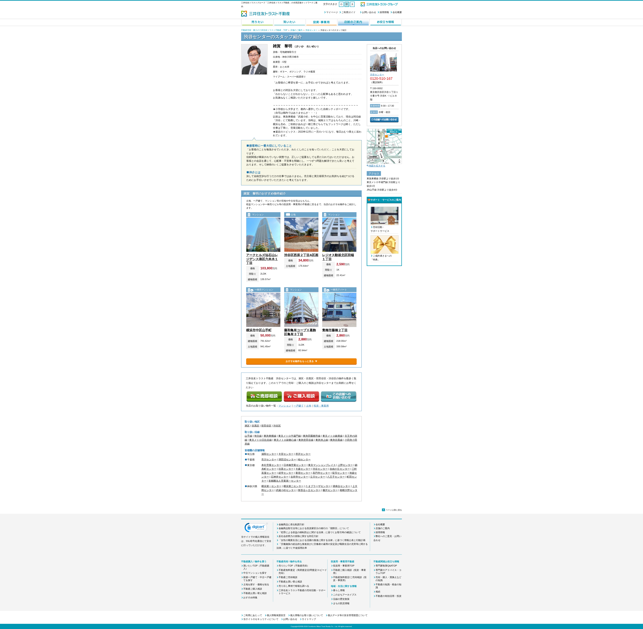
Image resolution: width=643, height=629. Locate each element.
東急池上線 (321, 439)
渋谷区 (277, 425)
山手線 (248, 435)
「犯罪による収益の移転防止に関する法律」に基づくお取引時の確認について (320, 532)
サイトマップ (309, 619)
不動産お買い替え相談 (255, 593)
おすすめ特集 (250, 597)
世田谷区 (266, 425)
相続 (378, 591)
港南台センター (341, 486)
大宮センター (286, 454)
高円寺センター (321, 472)
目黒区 (255, 425)
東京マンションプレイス (322, 465)
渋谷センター (311, 30)
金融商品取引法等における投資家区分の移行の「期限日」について (314, 528)
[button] (256, 528)
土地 (308, 405)
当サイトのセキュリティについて (260, 619)
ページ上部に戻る (392, 510)
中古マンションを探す (255, 573)
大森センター (303, 468)
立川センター (317, 476)
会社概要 (397, 12)
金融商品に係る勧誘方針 (291, 524)
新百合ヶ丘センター (309, 490)
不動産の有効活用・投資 (388, 596)
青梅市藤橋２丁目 (335, 330)
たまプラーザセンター (318, 486)
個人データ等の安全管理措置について (348, 615)
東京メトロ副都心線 (285, 439)
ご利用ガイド (348, 12)
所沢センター (303, 454)
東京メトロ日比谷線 (260, 439)
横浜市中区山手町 (259, 330)
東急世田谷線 (305, 439)
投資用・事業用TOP (343, 565)
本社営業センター (271, 465)
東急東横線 (270, 435)
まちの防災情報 (341, 603)
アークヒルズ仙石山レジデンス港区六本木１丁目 (262, 259)
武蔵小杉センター (286, 490)
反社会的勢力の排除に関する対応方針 (298, 536)
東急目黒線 (336, 439)
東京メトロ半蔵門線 (289, 435)
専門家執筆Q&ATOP (386, 565)
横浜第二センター (293, 486)
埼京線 (258, 435)
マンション (284, 405)
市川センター (268, 459)
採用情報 (384, 12)
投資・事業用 (321, 405)
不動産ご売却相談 (288, 577)
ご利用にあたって (252, 615)
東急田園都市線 (311, 435)
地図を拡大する (377, 165)
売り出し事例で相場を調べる (294, 586)
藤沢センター (330, 490)
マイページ (332, 12)
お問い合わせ (369, 12)
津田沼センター (287, 459)
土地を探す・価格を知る (256, 584)
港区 (247, 425)
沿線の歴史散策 (341, 599)
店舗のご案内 (296, 30)
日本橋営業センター (294, 465)
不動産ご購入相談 (252, 588)
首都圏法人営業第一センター (284, 480)
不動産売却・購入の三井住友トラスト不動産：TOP (264, 30)
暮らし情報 (339, 590)
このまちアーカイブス (344, 594)
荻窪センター (339, 472)
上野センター (345, 465)
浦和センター (268, 454)
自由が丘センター (340, 468)
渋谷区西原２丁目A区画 (301, 255)
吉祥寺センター (299, 476)
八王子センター (336, 476)
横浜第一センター (271, 486)
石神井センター (280, 476)
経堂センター (286, 472)
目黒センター (286, 468)
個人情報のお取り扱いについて (306, 615)
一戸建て (299, 405)
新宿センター (303, 472)
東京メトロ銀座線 (333, 435)
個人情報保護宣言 (276, 615)
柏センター (304, 459)
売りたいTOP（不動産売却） (294, 565)
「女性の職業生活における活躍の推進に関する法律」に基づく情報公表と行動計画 (322, 540)
